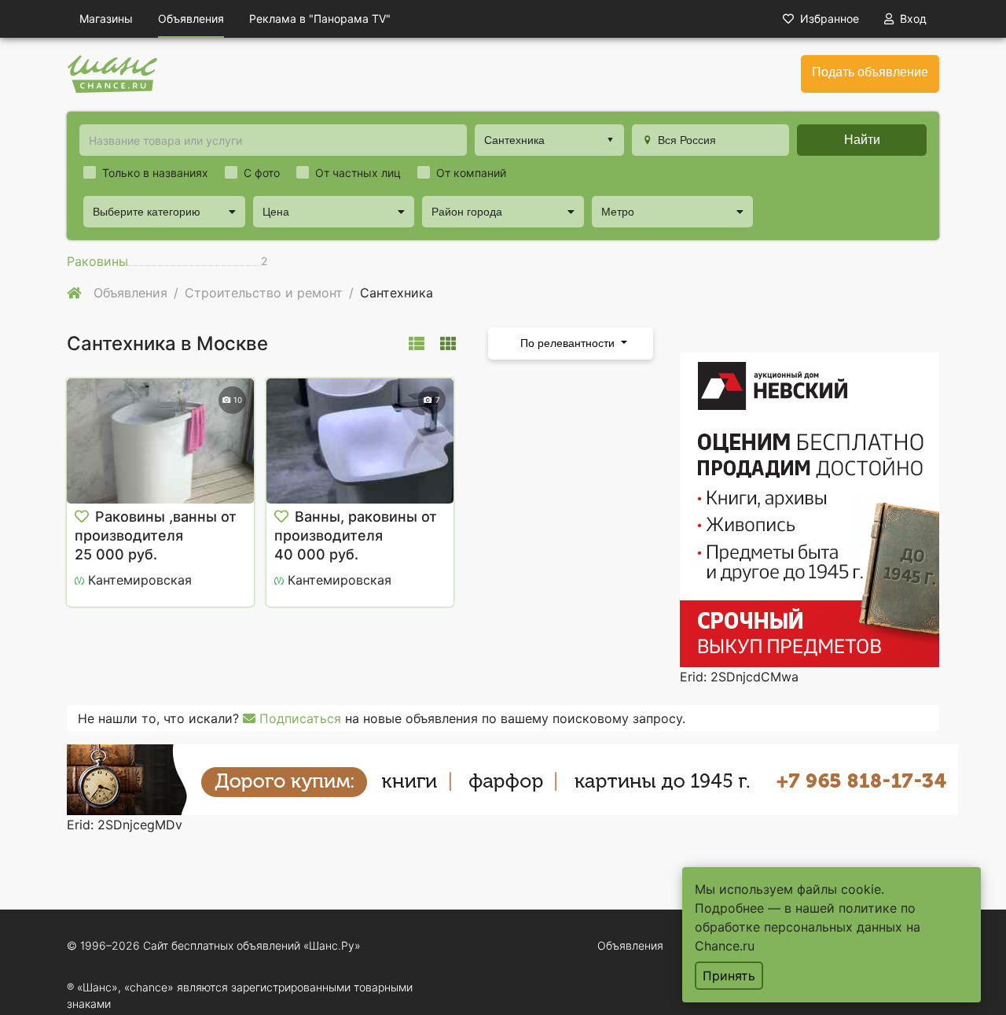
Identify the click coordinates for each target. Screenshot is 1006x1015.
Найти (862, 139)
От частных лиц (358, 172)
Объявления (191, 18)
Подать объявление (870, 72)
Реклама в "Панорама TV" (320, 18)
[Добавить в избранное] (82, 516)
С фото (262, 172)
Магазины (106, 18)
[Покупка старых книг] (512, 778)
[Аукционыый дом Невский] (809, 508)
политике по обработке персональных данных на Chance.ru (807, 927)
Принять (729, 976)
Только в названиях (155, 172)
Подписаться (298, 718)
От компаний (471, 172)
